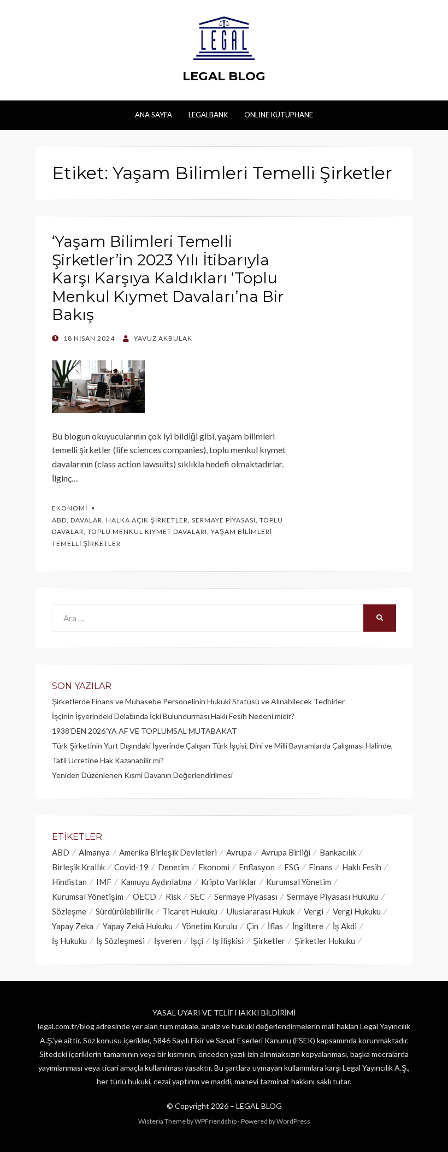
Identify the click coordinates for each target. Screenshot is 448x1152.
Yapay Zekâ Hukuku (138, 926)
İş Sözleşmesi (120, 941)
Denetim (173, 867)
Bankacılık (338, 852)
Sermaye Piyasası (224, 520)
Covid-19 (131, 867)
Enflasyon (257, 867)
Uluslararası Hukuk (260, 911)
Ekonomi (69, 508)
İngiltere (307, 926)
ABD (59, 520)
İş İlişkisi (228, 941)
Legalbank (208, 114)
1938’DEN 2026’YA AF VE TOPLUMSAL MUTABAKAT (144, 730)
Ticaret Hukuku (189, 911)
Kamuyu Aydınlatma (156, 882)
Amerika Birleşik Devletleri (168, 852)
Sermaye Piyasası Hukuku (333, 896)
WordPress (293, 1121)
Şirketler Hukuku (324, 941)
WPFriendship (215, 1121)
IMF (103, 882)
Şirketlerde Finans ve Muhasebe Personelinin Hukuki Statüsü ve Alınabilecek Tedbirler (198, 701)
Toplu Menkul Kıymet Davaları (147, 531)
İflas (275, 926)
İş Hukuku (69, 941)
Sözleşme (69, 911)
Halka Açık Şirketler (147, 520)
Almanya (94, 852)
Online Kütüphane (278, 114)
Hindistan (69, 882)
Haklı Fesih (361, 867)
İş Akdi (345, 926)
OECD (144, 896)
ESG (291, 867)
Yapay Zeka (72, 926)
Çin (252, 926)
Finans (321, 867)
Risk (173, 896)
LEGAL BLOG (224, 76)
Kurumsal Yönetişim (87, 896)
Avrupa (239, 852)
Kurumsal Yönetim (298, 882)
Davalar (86, 520)
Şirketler (269, 941)
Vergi (313, 911)
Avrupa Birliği (285, 852)
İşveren (167, 941)
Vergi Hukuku (357, 911)
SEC (197, 896)
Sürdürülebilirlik (124, 911)
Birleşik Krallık (78, 867)
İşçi (197, 941)
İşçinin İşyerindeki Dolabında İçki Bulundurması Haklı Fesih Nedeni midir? (173, 716)
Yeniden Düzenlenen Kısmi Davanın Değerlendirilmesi (142, 775)
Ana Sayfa (153, 114)
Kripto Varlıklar (229, 882)
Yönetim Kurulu (209, 926)
